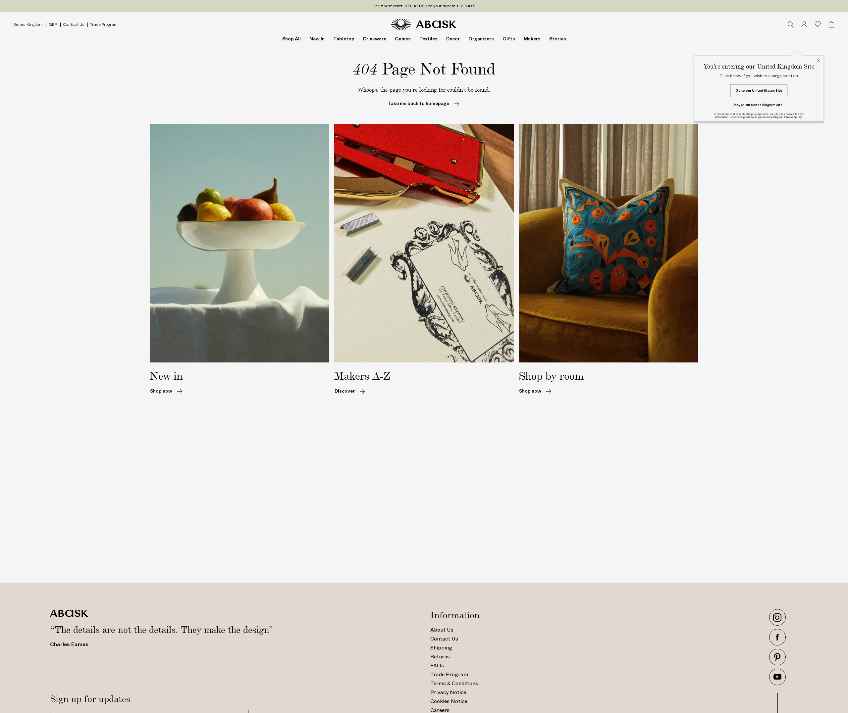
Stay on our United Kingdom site (757, 105)
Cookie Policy (792, 117)
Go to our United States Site (758, 90)
